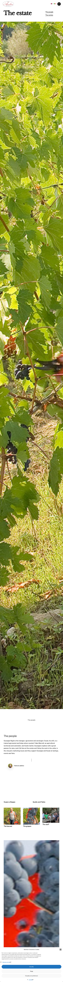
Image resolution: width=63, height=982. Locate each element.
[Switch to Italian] (54, 4)
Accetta (31, 966)
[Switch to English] (51, 4)
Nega (31, 971)
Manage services (6, 962)
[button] (60, 949)
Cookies (31, 979)
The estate (49, 15)
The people (49, 12)
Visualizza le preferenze (31, 975)
